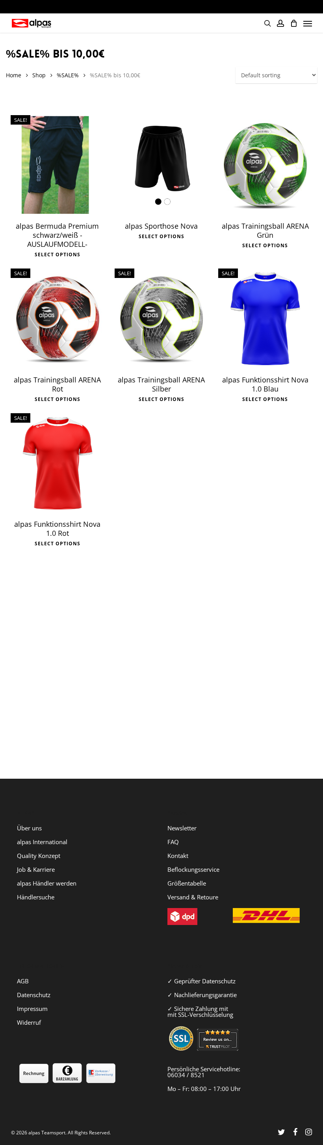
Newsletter (182, 828)
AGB (23, 981)
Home (13, 75)
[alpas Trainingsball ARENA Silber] (161, 318)
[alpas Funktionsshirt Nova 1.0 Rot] (57, 463)
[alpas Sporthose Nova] (161, 165)
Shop (39, 75)
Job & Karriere (36, 869)
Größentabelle (186, 883)
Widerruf (29, 1022)
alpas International (42, 842)
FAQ (173, 842)
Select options (57, 254)
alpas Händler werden (46, 883)
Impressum (32, 1009)
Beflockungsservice (193, 869)
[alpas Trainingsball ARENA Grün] (265, 165)
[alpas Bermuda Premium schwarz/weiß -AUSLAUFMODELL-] (57, 165)
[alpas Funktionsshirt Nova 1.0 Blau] (265, 318)
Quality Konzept (38, 856)
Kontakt (177, 856)
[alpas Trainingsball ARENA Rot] (57, 318)
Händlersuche (35, 897)
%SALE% (68, 75)
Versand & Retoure (192, 897)
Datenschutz (33, 995)
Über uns (29, 828)
